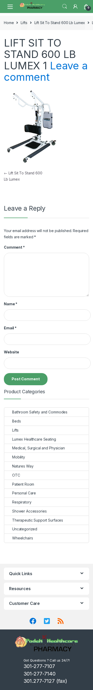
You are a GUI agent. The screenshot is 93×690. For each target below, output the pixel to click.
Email (10, 328)
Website (11, 352)
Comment (14, 247)
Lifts (24, 22)
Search (64, 6)
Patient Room (23, 484)
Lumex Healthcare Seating (34, 439)
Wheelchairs (22, 538)
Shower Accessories (29, 511)
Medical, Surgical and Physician (38, 448)
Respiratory (21, 502)
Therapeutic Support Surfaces (37, 520)
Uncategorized (24, 529)
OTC (16, 475)
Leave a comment (46, 71)
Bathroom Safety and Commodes (39, 412)
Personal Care (24, 493)
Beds (16, 421)
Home (9, 22)
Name (10, 304)
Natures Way (22, 466)
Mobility (18, 457)
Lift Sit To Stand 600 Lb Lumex (59, 22)
